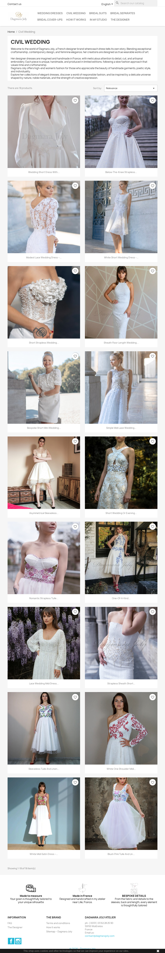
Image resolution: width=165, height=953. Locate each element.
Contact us (14, 4)
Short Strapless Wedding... (44, 342)
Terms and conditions (58, 923)
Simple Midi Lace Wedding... (121, 427)
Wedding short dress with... (44, 172)
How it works (76, 19)
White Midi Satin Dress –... (44, 854)
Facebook (11, 941)
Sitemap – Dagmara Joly (59, 931)
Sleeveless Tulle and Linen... (44, 768)
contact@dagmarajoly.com (99, 935)
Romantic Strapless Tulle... (43, 598)
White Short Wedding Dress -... (121, 257)
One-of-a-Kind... (121, 598)
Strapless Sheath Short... (121, 683)
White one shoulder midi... (121, 768)
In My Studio (98, 19)
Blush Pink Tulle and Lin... (121, 854)
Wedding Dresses (50, 13)
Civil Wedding (76, 13)
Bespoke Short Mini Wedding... (44, 427)
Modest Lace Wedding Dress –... (44, 257)
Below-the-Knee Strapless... (121, 172)
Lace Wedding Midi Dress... (44, 683)
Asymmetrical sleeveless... (43, 513)
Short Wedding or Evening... (121, 513)
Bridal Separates (122, 13)
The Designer (120, 19)
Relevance (131, 88)
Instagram (18, 941)
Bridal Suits (98, 13)
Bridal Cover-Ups (50, 19)
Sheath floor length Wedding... (121, 342)
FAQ (10, 923)
